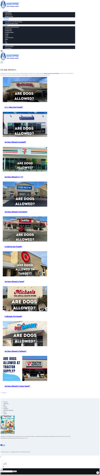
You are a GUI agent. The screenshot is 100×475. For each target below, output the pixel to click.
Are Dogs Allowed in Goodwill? (15, 142)
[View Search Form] (1, 51)
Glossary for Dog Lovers (9, 37)
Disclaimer (5, 408)
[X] (3, 445)
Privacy (5, 413)
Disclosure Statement (8, 410)
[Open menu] (1, 62)
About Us (5, 401)
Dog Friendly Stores (8, 30)
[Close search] (1, 469)
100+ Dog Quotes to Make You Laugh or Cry (12, 27)
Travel (6, 42)
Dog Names (7, 34)
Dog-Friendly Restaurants (9, 32)
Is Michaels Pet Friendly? (13, 316)
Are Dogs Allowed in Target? (14, 281)
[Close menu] (0, 457)
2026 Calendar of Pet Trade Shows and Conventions (13, 21)
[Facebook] (1, 445)
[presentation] (39, 90)
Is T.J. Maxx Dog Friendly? (14, 107)
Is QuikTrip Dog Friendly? (13, 247)
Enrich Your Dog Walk (8, 14)
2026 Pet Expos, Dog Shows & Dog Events (11, 23)
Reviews (6, 39)
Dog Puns (6, 35)
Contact (5, 407)
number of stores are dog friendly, (51, 73)
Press (4, 412)
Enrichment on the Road (9, 16)
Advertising (6, 403)
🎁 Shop (4, 466)
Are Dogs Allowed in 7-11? (14, 177)
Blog (4, 405)
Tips (3, 463)
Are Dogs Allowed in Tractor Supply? (17, 386)
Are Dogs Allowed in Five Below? (16, 212)
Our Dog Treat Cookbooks (9, 46)
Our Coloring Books (8, 48)
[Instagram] (4, 445)
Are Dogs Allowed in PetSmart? (15, 351)
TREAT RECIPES (6, 18)
